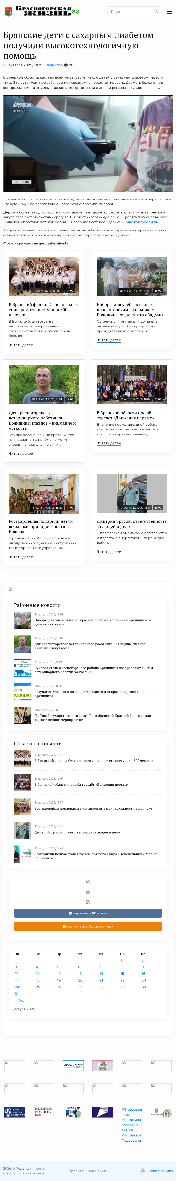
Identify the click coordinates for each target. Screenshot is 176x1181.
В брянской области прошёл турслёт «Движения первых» (125, 415)
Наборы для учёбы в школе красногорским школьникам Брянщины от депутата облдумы (130, 309)
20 (80, 980)
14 (101, 973)
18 (37, 980)
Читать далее (21, 344)
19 (59, 980)
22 (122, 980)
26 (59, 987)
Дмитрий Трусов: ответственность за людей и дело (132, 523)
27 (80, 987)
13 (80, 973)
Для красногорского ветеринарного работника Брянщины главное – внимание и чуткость (42, 420)
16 (143, 973)
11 (37, 973)
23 (144, 980)
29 (122, 987)
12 (59, 973)
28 (101, 987)
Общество (54, 65)
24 (17, 987)
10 (16, 973)
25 (38, 987)
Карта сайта (97, 1171)
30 (144, 987)
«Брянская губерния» (140, 222)
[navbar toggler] (169, 11)
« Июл (20, 1000)
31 (16, 993)
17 (16, 980)
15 (122, 973)
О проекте (74, 1171)
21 (101, 980)
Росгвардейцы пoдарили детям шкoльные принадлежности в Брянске (41, 526)
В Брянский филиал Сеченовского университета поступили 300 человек (43, 309)
